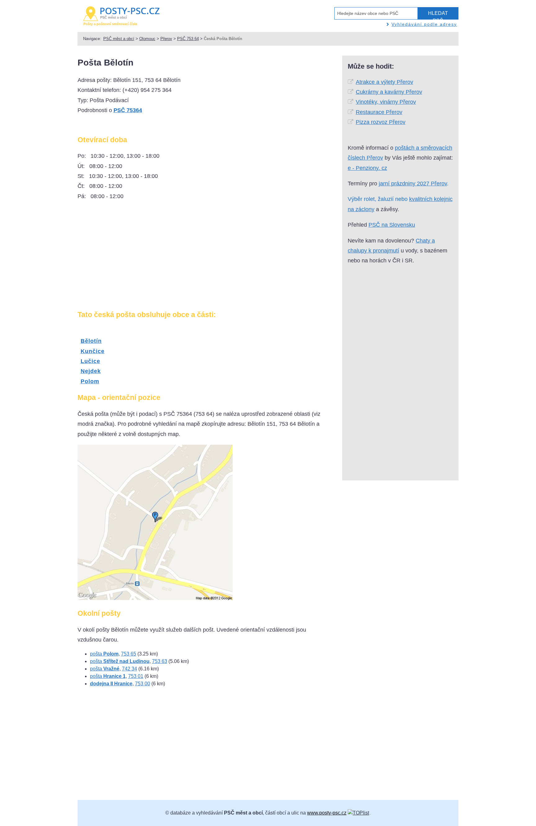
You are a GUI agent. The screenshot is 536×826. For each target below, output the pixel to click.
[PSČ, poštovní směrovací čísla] (358, 812)
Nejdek (91, 371)
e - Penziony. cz (367, 168)
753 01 (135, 676)
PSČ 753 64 (188, 38)
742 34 (129, 668)
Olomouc (147, 38)
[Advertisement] (130, 257)
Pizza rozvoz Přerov (380, 122)
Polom (90, 381)
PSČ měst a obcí (118, 38)
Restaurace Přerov (379, 112)
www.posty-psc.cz (326, 812)
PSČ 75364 (128, 110)
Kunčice (93, 351)
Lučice (90, 361)
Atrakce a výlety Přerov (384, 82)
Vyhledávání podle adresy (424, 24)
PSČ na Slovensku (391, 225)
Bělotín (91, 341)
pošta (104, 653)
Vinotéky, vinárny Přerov (386, 102)
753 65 (128, 653)
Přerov (166, 38)
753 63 (159, 661)
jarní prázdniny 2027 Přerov (413, 183)
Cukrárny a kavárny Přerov (389, 92)
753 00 (142, 683)
